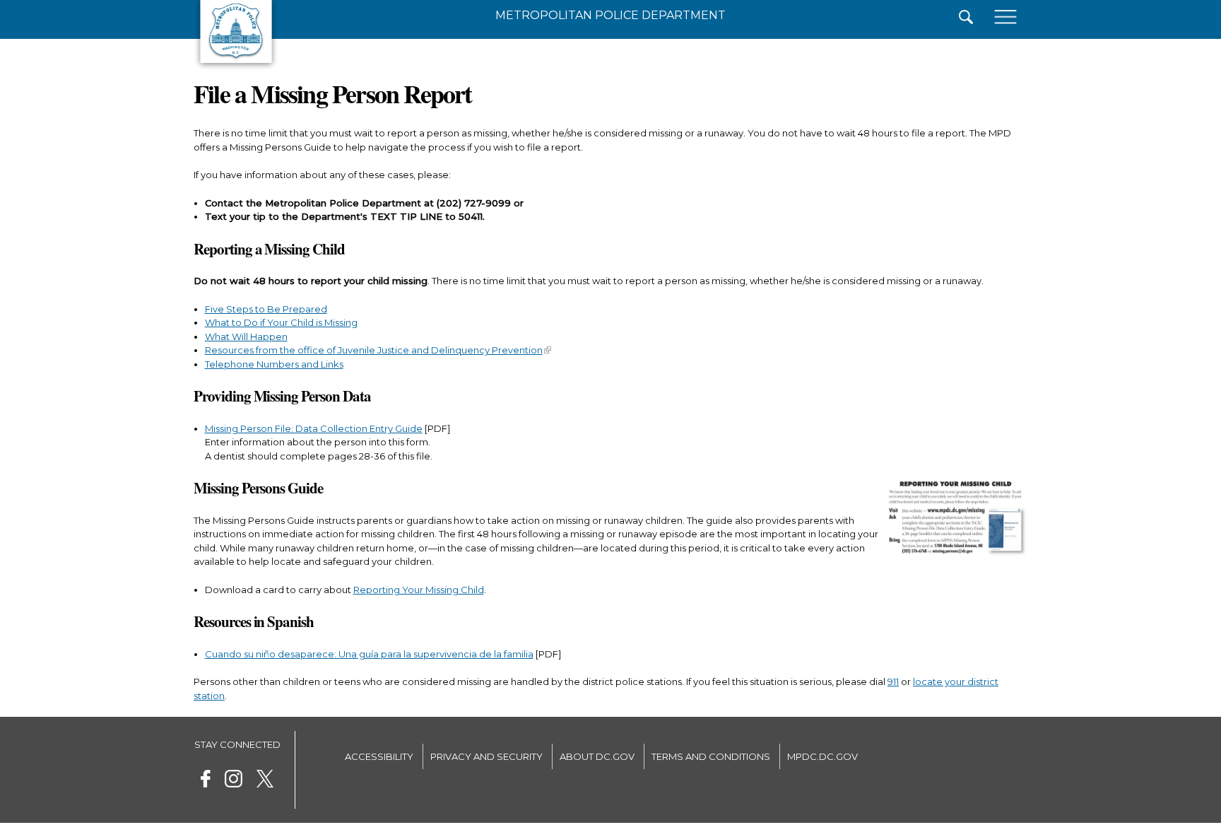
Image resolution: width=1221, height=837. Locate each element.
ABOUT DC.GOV (597, 756)
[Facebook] (206, 781)
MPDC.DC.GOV (822, 756)
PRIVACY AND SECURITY (486, 756)
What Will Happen (246, 336)
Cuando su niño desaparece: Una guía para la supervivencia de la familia (369, 654)
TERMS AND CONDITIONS (710, 756)
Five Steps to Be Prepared (266, 309)
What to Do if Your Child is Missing (281, 322)
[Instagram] (233, 781)
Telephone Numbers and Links (274, 364)
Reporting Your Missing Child (418, 589)
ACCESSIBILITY (379, 756)
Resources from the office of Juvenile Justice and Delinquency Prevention (374, 350)
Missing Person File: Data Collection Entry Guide (314, 428)
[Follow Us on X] (265, 781)
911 (893, 681)
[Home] (236, 67)
